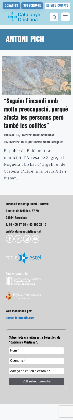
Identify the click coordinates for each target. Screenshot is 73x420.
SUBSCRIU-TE (32, 5)
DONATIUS (11, 5)
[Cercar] (54, 16)
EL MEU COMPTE (57, 5)
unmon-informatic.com (20, 318)
